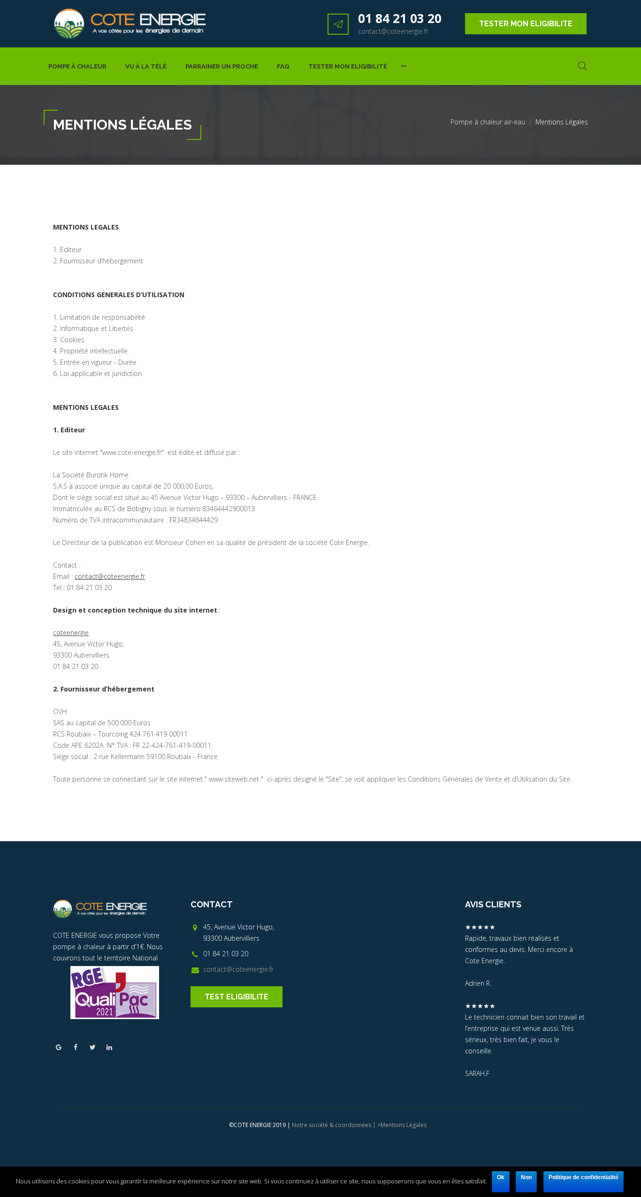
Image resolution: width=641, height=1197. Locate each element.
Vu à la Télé (146, 66)
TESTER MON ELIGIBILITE (525, 23)
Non (526, 1177)
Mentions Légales (404, 1125)
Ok (500, 1177)
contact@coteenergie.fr (393, 31)
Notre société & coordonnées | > (336, 1125)
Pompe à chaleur (77, 66)
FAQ (283, 66)
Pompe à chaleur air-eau (487, 121)
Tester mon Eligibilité (347, 66)
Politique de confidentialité (583, 1177)
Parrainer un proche (221, 66)
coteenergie (71, 632)
